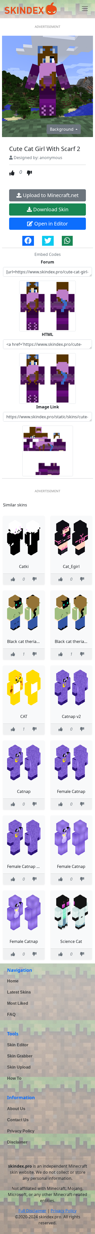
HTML (47, 334)
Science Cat (71, 941)
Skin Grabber (19, 1056)
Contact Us (18, 1120)
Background (62, 129)
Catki (24, 566)
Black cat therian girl (26, 641)
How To (14, 1078)
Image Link (47, 407)
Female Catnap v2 (24, 866)
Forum (47, 262)
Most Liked (17, 1003)
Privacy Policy (20, 1131)
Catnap (24, 791)
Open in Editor (50, 223)
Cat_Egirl (71, 566)
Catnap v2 (71, 716)
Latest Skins (19, 992)
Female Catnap (71, 791)
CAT (23, 716)
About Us (16, 1109)
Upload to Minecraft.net (50, 195)
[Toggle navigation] (85, 9)
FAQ (11, 1014)
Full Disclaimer (32, 1210)
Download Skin (50, 209)
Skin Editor (17, 1045)
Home (12, 981)
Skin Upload (19, 1067)
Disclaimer (17, 1142)
